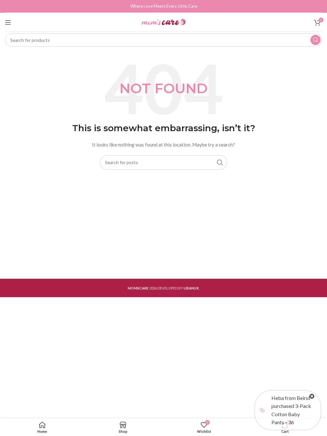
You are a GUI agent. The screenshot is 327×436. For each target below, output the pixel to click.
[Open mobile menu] (8, 22)
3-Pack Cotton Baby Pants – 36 (291, 414)
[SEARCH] (315, 40)
